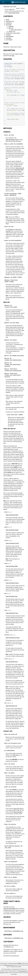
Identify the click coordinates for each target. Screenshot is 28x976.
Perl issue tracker (22, 971)
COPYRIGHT (9, 40)
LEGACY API (11, 31)
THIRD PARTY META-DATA (13, 33)
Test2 (12, 55)
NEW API (10, 28)
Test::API (8, 231)
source (11, 6)
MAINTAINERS (10, 36)
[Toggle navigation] (3, 2)
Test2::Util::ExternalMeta (9, 908)
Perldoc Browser (20, 2)
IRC (6, 972)
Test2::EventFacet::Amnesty (13, 637)
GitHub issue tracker (9, 965)
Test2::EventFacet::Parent (12, 583)
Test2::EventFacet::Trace (12, 139)
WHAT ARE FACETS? (16, 30)
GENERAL (11, 26)
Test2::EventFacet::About (12, 515)
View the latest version (13, 12)
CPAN (14, 6)
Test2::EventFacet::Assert (12, 530)
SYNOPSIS (9, 23)
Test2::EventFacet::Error (12, 661)
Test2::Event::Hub (10, 547)
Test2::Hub (15, 755)
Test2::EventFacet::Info (11, 706)
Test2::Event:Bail (17, 812)
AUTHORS (8, 38)
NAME (7, 20)
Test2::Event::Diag (18, 169)
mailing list (2, 972)
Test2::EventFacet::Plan (12, 596)
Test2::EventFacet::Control (12, 543)
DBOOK (19, 963)
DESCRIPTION (10, 21)
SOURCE (8, 35)
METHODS (9, 25)
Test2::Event (6, 6)
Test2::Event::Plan (17, 808)
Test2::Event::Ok (20, 168)
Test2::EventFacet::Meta (12, 566)
